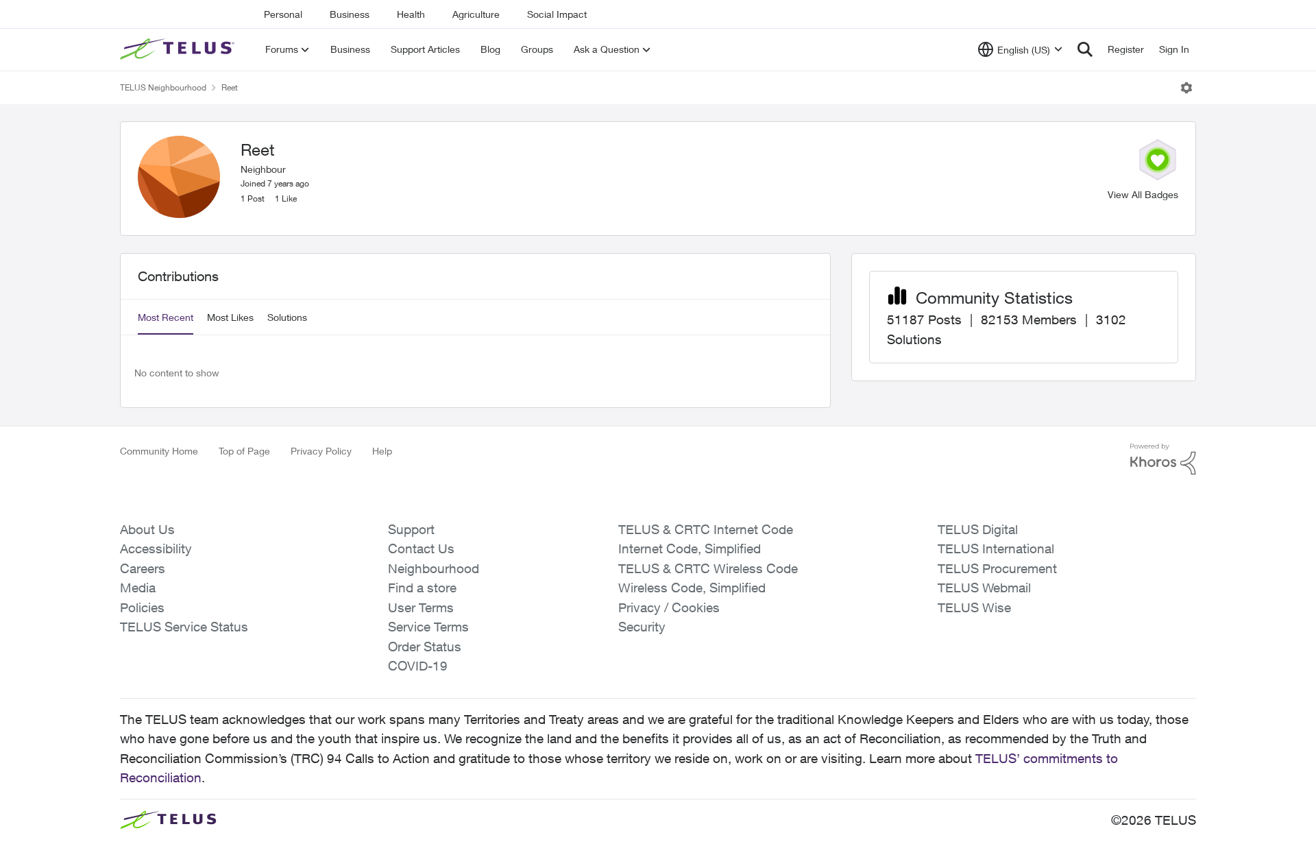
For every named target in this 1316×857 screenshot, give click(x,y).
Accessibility (156, 548)
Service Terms (428, 626)
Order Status (424, 646)
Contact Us (421, 548)
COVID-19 (418, 665)
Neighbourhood (433, 568)
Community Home (159, 451)
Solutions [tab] (287, 317)
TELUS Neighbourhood (163, 87)
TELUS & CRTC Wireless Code (708, 568)
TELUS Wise (974, 607)
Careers (142, 568)
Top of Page (244, 451)
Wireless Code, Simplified (692, 587)
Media (138, 587)
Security (642, 626)
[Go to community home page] (179, 49)
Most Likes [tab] (230, 317)
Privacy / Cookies (669, 607)
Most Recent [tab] (165, 317)
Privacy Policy (321, 451)
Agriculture (476, 14)
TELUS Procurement (997, 568)
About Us (147, 529)
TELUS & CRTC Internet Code (705, 529)
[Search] (1085, 49)
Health (411, 14)
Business (349, 14)
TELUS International (996, 548)
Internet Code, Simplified (689, 548)
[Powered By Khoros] (1163, 459)
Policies (142, 607)
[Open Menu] (1186, 87)
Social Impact (557, 14)
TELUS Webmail (984, 587)
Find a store (422, 587)
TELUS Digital (978, 529)
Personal (283, 14)
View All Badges (1143, 194)
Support (411, 529)
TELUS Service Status (184, 626)
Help (382, 451)
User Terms (421, 607)
